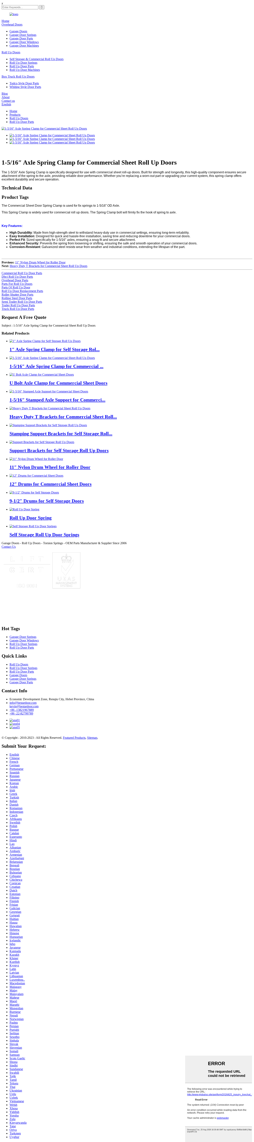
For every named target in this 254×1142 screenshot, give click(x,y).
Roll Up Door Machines (25, 69)
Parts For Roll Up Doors (17, 284)
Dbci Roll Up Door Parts (17, 276)
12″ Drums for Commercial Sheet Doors (50, 484)
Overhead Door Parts (15, 280)
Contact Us (9, 546)
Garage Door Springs (23, 35)
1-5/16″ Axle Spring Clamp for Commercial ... (56, 366)
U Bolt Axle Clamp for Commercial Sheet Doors (58, 383)
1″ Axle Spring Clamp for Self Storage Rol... (55, 349)
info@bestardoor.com (23, 702)
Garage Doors (18, 31)
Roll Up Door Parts (22, 66)
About (6, 97)
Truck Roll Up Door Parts (18, 309)
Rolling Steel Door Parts (17, 298)
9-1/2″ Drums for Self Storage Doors (47, 500)
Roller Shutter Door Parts (17, 294)
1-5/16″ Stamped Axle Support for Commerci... (57, 399)
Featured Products (74, 737)
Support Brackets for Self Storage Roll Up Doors (59, 450)
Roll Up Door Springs (23, 62)
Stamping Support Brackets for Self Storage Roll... (61, 433)
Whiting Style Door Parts (25, 87)
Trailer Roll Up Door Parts (18, 305)
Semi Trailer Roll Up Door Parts (22, 301)
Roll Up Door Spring (31, 517)
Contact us (8, 100)
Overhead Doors (12, 24)
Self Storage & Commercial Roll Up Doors (37, 59)
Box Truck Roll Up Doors (18, 76)
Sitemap (92, 737)
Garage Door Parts (21, 38)
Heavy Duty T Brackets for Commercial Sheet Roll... (63, 416)
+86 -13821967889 (22, 710)
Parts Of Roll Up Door (16, 287)
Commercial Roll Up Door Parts (22, 273)
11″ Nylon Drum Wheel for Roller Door (40, 262)
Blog (5, 93)
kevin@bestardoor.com (24, 706)
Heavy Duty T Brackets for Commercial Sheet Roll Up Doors (48, 266)
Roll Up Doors (11, 52)
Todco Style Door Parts (24, 83)
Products (15, 114)
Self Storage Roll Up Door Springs (44, 534)
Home (5, 21)
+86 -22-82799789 (21, 713)
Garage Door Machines (24, 45)
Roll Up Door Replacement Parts (22, 291)
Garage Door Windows (24, 42)
